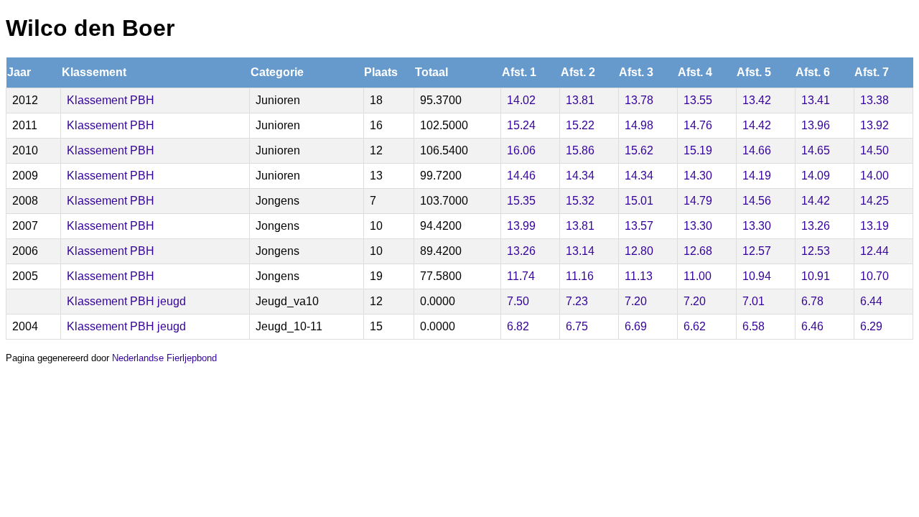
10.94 (756, 276)
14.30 (698, 175)
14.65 (815, 150)
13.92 (874, 125)
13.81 (580, 100)
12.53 (815, 251)
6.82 (518, 326)
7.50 (518, 301)
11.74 (521, 276)
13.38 (874, 100)
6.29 (871, 326)
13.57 (639, 226)
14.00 (874, 175)
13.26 (815, 226)
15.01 (639, 201)
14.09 (815, 175)
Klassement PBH (110, 100)
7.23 (577, 301)
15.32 (580, 201)
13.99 (521, 226)
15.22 (580, 125)
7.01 (753, 301)
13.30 (698, 226)
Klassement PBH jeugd (126, 301)
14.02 (521, 100)
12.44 (874, 251)
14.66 (756, 150)
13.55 (698, 100)
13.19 (874, 226)
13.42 (756, 100)
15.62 (639, 150)
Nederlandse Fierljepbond (164, 358)
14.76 (698, 125)
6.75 (577, 326)
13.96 (815, 125)
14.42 (756, 125)
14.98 (639, 125)
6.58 (753, 326)
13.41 (815, 100)
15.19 (698, 150)
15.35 (521, 201)
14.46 (521, 175)
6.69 (636, 326)
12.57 (756, 251)
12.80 (639, 251)
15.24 (521, 125)
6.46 (812, 326)
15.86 (580, 150)
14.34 (580, 175)
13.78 (639, 100)
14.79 (698, 201)
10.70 (874, 276)
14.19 (756, 175)
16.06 (521, 150)
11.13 (639, 276)
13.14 (580, 251)
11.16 (580, 276)
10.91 (815, 276)
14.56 (756, 201)
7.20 (636, 301)
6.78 (812, 301)
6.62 (695, 326)
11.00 (698, 276)
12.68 (698, 251)
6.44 (871, 301)
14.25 (874, 201)
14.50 (874, 150)
